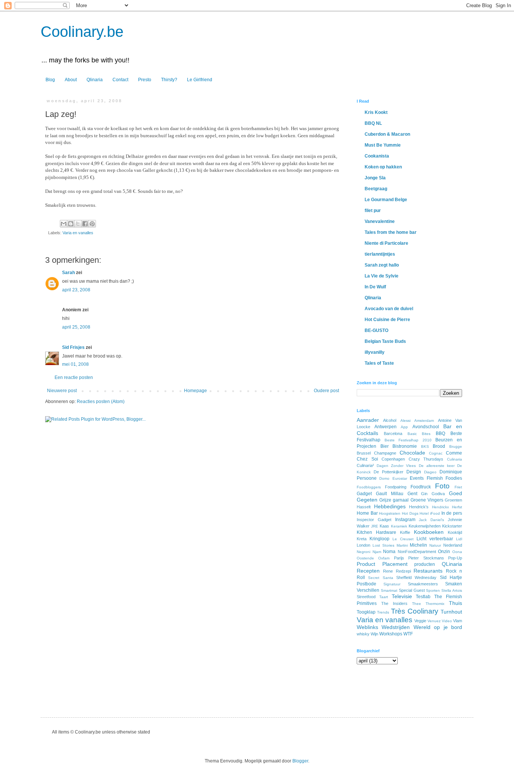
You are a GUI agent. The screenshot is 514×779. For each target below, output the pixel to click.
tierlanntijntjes (380, 254)
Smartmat (389, 590)
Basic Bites (419, 434)
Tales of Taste (379, 363)
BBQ (440, 433)
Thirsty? (169, 79)
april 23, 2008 (76, 290)
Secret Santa (380, 578)
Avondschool (425, 426)
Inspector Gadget (374, 519)
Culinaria (454, 459)
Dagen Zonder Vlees (396, 466)
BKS (425, 446)
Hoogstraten (389, 513)
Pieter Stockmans (426, 558)
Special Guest (412, 590)
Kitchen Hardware (376, 532)
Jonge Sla (375, 177)
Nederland (452, 545)
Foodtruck (421, 487)
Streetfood (366, 596)
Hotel (424, 513)
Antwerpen (385, 426)
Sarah (68, 272)
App (404, 427)
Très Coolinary (414, 611)
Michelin (418, 545)
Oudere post (326, 390)
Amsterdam (424, 420)
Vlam (457, 620)
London (363, 545)
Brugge (455, 446)
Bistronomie (404, 446)
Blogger (300, 761)
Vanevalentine (380, 221)
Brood (439, 446)
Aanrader (368, 420)
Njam (377, 552)
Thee (416, 604)
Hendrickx (440, 507)
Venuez (434, 621)
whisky (363, 634)
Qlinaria (95, 79)
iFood (435, 513)
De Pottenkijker (388, 472)
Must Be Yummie (383, 145)
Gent (412, 493)
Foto (442, 486)
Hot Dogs (410, 513)
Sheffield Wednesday (416, 577)
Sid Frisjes (73, 347)
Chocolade (412, 453)
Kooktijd (455, 532)
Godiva (438, 493)
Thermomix (435, 604)
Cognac (436, 453)
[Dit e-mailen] (63, 223)
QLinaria (452, 564)
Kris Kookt (376, 112)
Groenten (453, 500)
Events (417, 478)
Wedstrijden (396, 627)
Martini (402, 545)
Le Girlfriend (199, 79)
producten (424, 564)
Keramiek (399, 526)
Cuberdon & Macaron (387, 134)
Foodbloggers (369, 487)
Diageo (430, 472)
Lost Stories (383, 545)
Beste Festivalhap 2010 (408, 440)
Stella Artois (451, 590)
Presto (144, 79)
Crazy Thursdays (426, 459)
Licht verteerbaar (435, 538)
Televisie (402, 596)
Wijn (374, 634)
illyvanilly (375, 352)
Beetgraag (376, 188)
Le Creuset (403, 539)
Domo (384, 478)
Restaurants (428, 571)
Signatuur (391, 584)
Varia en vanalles (77, 232)
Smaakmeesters (423, 584)
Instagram (405, 519)
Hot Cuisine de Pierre (387, 319)
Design (413, 471)
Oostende (365, 558)
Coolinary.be (82, 31)
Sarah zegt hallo (382, 265)
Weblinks (367, 627)
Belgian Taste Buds (385, 341)
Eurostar (399, 478)
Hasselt (364, 507)
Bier (384, 446)
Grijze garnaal (394, 500)
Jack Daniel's (431, 520)
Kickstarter (452, 526)
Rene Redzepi (397, 571)
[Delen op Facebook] (85, 223)
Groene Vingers (427, 500)
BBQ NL (373, 123)
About (71, 79)
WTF (408, 634)
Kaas (384, 526)
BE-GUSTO (376, 330)
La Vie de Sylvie (381, 276)
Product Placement (382, 564)
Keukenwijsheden (425, 526)
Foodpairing (395, 487)
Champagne (385, 453)
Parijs (399, 558)
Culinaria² (365, 465)
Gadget (364, 493)
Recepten (368, 571)
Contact (120, 79)
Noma (389, 551)
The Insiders (394, 603)
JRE (374, 526)
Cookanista (377, 156)
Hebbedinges (390, 506)
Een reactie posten (74, 377)
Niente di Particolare (386, 243)
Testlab (423, 596)
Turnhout (451, 612)
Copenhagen (393, 459)
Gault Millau (389, 493)
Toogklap (366, 612)
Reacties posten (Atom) (101, 401)
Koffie (405, 532)
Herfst (457, 507)
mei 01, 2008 (75, 364)
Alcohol (389, 420)
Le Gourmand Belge (386, 199)
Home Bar (367, 513)
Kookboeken (429, 532)
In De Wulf (375, 286)
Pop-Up (455, 558)
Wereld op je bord (438, 627)
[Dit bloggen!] (71, 223)
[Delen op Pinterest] (92, 223)
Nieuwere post (62, 390)
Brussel (364, 453)
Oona (457, 552)
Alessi (405, 420)
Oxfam (383, 558)
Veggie (420, 620)
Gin (424, 493)
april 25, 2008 (76, 327)
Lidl (459, 539)
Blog (50, 79)
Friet (458, 487)
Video (447, 621)
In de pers (451, 513)
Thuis (455, 603)
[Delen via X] (78, 223)
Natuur (435, 545)
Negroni (363, 552)
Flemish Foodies (444, 478)
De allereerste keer (437, 466)
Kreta (361, 539)
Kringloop (379, 538)
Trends (383, 612)
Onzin (444, 551)
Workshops (390, 634)
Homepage (195, 390)
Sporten (433, 590)
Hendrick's (419, 507)
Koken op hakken (383, 167)
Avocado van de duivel (389, 308)
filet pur (373, 210)
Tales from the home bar (391, 232)
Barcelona (393, 433)
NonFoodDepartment (417, 551)
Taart (383, 597)
